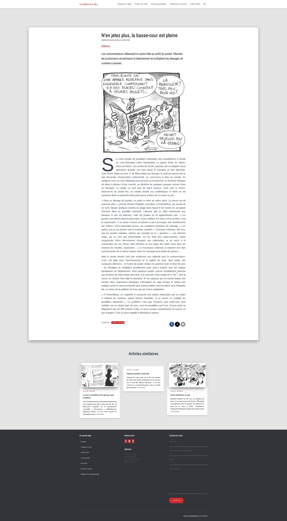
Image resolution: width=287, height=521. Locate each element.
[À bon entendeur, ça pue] (187, 375)
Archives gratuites (158, 4)
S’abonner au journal (178, 4)
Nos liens (84, 463)
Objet (171, 459)
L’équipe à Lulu (86, 447)
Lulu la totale (85, 458)
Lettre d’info (195, 4)
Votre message (174, 469)
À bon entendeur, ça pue (180, 395)
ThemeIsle (203, 516)
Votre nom (173, 441)
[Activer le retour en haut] (282, 516)
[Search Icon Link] (204, 4)
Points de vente (141, 4)
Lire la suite (100, 414)
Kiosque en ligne (124, 4)
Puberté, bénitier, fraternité (138, 373)
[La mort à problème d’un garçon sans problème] (99, 375)
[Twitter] (129, 441)
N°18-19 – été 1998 (118, 322)
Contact (83, 441)
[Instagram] (133, 441)
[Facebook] (125, 441)
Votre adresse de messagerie (180, 451)
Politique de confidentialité (90, 474)
